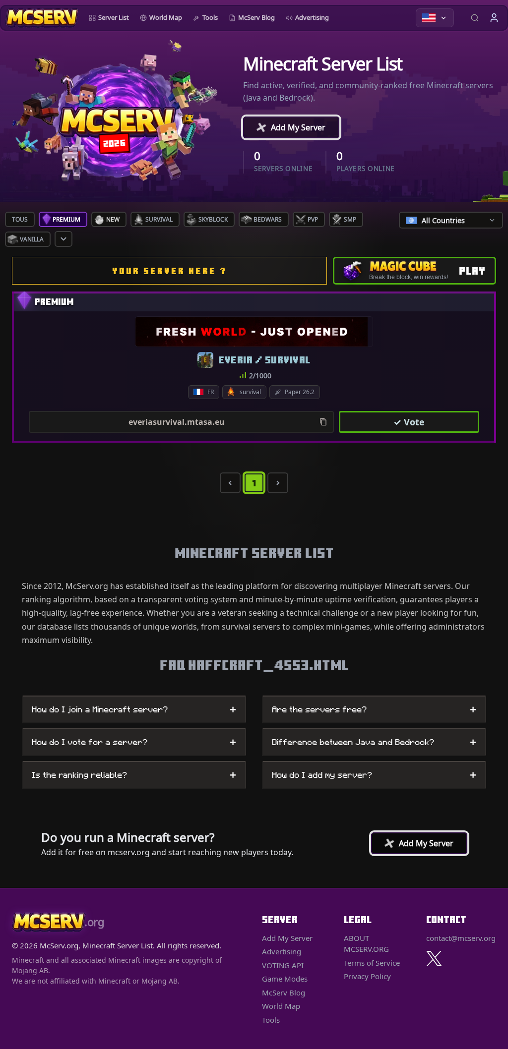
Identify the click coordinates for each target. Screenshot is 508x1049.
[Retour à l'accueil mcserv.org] (42, 18)
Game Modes (285, 979)
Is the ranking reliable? (134, 775)
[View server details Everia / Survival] (254, 331)
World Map (165, 17)
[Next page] (277, 482)
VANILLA (32, 239)
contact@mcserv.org (461, 938)
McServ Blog (256, 17)
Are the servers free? (374, 709)
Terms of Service (372, 963)
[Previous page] (230, 482)
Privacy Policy (367, 976)
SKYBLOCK (213, 219)
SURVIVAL (159, 219)
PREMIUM (66, 219)
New (113, 219)
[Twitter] (434, 958)
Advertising (312, 17)
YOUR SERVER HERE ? (169, 271)
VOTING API (283, 965)
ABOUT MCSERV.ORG (366, 943)
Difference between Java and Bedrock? (374, 742)
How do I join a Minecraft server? (134, 709)
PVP (313, 219)
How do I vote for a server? (134, 742)
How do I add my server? (374, 775)
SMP (350, 219)
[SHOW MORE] (63, 239)
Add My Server (288, 127)
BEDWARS (268, 219)
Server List (113, 17)
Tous (20, 219)
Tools (210, 17)
